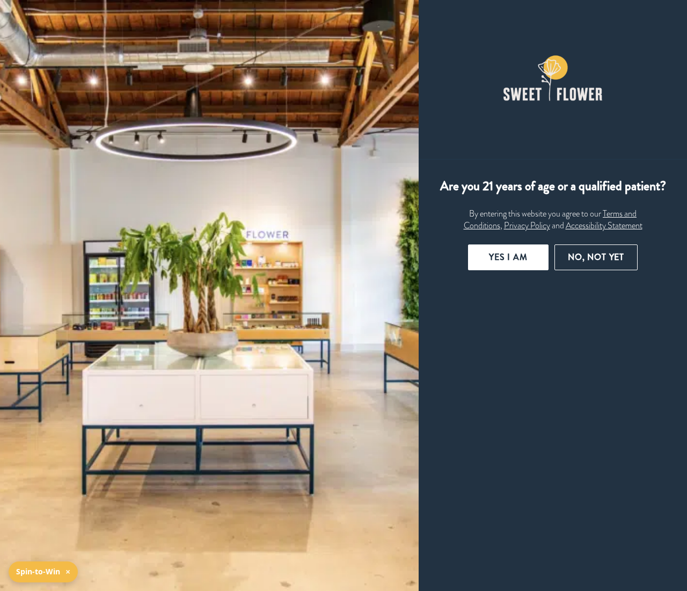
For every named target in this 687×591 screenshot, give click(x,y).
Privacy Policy (527, 226)
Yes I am (508, 257)
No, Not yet (596, 257)
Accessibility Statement (604, 226)
